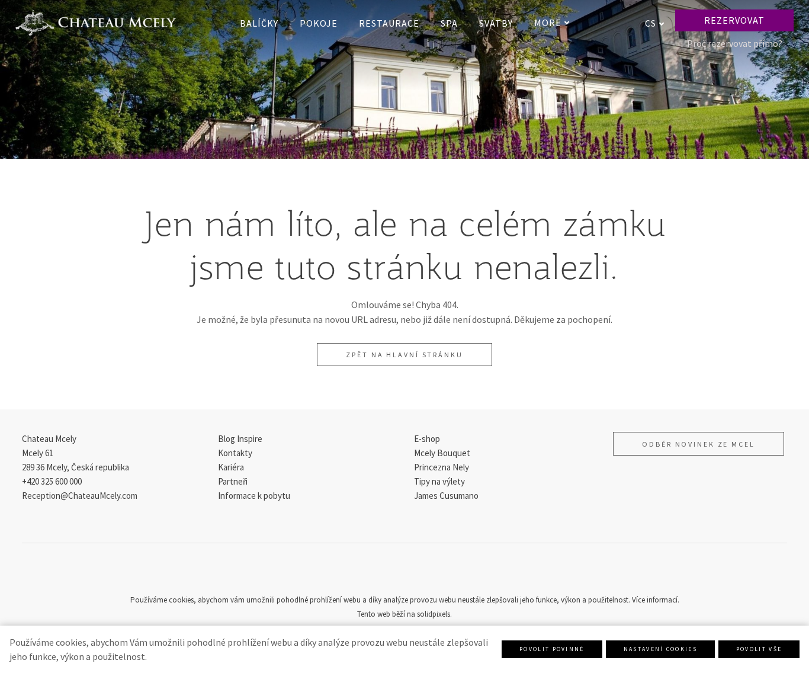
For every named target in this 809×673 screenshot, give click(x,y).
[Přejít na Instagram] (404, 572)
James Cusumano (446, 495)
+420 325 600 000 (52, 481)
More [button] (547, 22)
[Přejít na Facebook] (376, 572)
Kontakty (235, 453)
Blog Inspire (240, 438)
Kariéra (231, 467)
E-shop (427, 438)
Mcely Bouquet (442, 453)
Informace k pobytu (254, 495)
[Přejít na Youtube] (433, 572)
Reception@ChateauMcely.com (79, 495)
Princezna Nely (441, 467)
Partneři (233, 481)
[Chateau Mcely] (95, 22)
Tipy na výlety (439, 481)
